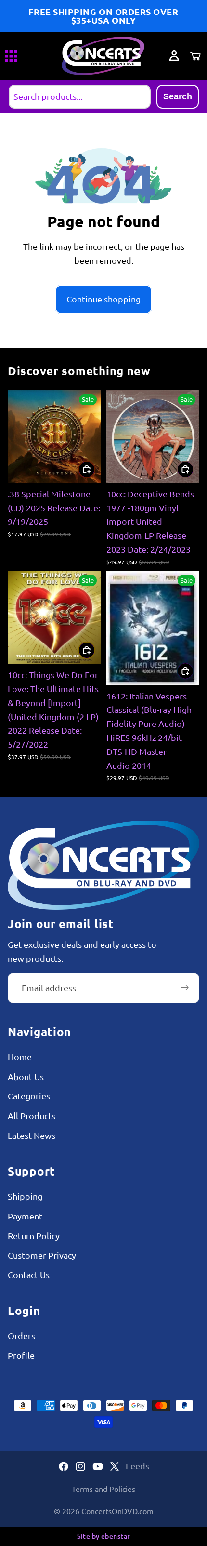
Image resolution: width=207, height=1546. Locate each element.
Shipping (25, 1196)
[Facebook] (63, 1466)
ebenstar (115, 1536)
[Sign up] (185, 988)
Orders (21, 1336)
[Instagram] (80, 1466)
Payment (25, 1216)
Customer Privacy (42, 1255)
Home (20, 1057)
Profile (21, 1355)
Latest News (31, 1136)
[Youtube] (98, 1466)
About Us (26, 1076)
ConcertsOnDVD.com (117, 1511)
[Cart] (195, 56)
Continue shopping (103, 299)
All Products (31, 1116)
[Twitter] (114, 1466)
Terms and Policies (103, 1488)
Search (177, 96)
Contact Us (29, 1275)
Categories (29, 1096)
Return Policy (34, 1236)
